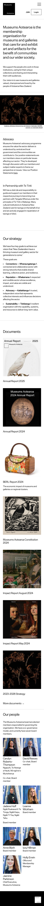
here (15, 173)
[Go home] (9, 9)
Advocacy (8, 139)
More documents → (13, 703)
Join (28, 12)
